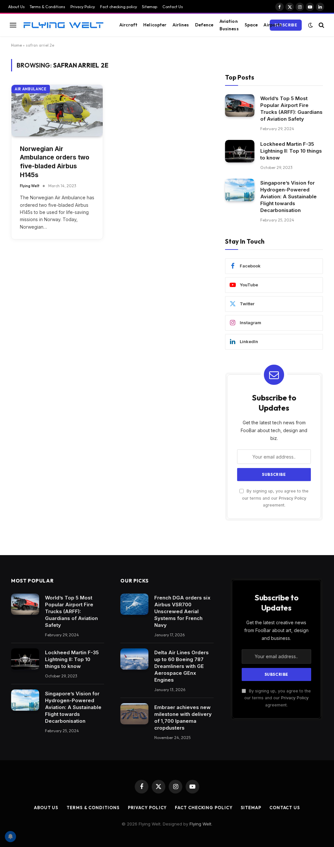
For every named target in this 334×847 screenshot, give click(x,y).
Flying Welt (29, 185)
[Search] (320, 25)
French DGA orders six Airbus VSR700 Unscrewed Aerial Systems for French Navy (182, 611)
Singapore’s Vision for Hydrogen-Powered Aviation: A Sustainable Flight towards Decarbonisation (288, 196)
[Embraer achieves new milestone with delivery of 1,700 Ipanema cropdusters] (134, 714)
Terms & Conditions (47, 6)
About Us (16, 6)
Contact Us (172, 6)
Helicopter (154, 25)
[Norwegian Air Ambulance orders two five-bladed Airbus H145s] (57, 110)
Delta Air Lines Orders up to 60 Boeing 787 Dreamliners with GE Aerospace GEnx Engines (181, 666)
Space (251, 25)
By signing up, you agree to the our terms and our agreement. (275, 498)
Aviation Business (229, 24)
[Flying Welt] (63, 25)
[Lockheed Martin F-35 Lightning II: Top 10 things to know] (239, 151)
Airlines (181, 25)
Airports (273, 25)
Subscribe (285, 25)
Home (16, 45)
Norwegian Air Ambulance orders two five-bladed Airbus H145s (54, 162)
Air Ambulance (31, 89)
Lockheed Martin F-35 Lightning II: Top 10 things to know (291, 151)
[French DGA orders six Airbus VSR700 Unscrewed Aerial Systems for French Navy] (134, 604)
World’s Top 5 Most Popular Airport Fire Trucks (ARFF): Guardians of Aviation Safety (291, 108)
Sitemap (149, 6)
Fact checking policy (118, 6)
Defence (204, 25)
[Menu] (13, 25)
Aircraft (128, 25)
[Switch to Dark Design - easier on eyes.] (310, 25)
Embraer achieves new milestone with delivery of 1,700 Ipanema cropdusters (183, 717)
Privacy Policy (82, 6)
